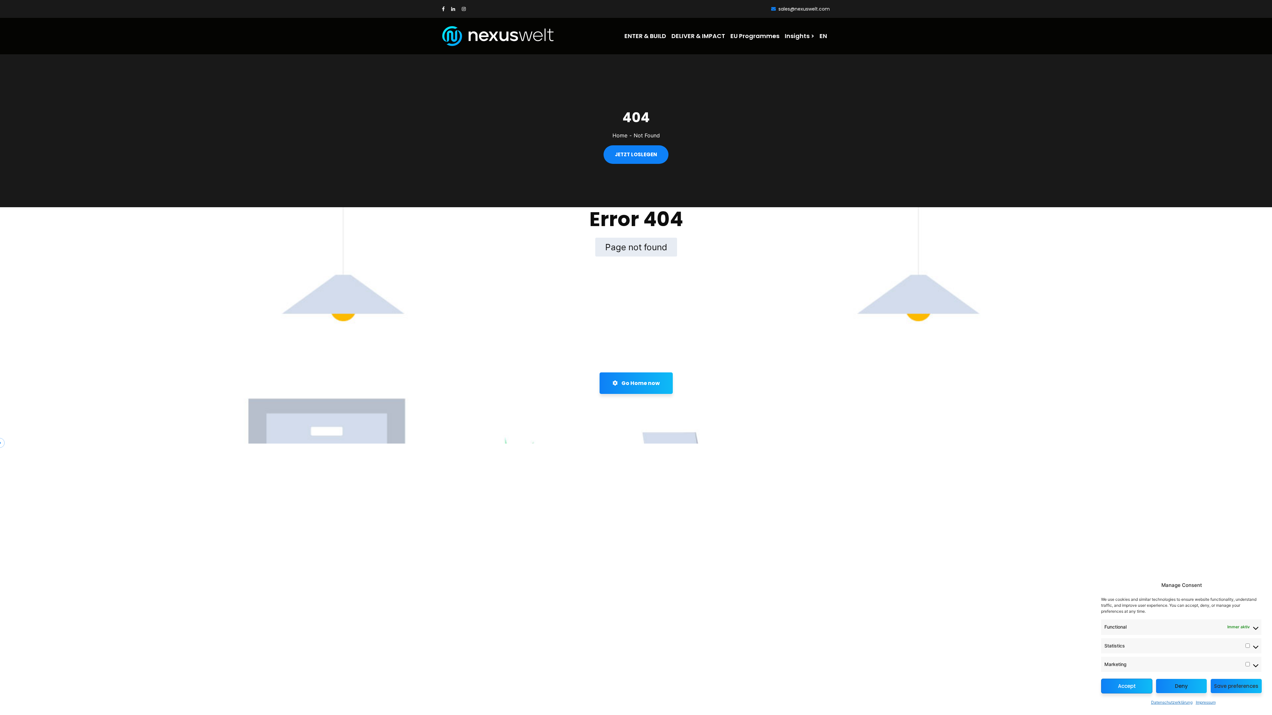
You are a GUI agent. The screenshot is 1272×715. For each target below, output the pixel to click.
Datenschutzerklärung (1171, 702)
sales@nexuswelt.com (804, 9)
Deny (1181, 686)
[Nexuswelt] (479, 36)
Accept (1127, 686)
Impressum (1206, 702)
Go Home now (640, 383)
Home (619, 135)
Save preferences (1236, 686)
